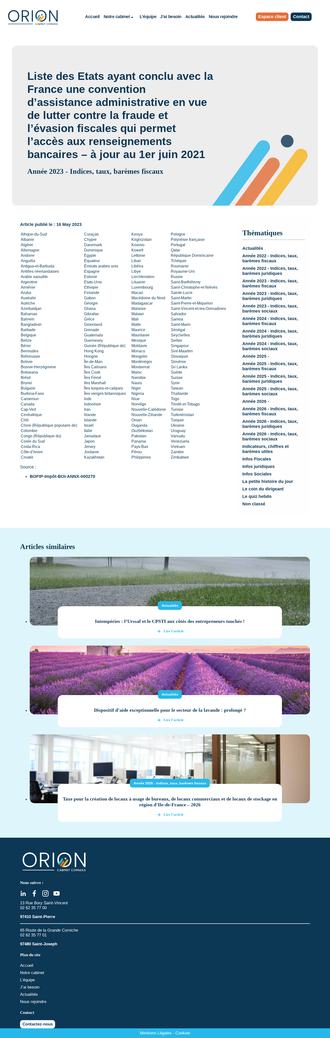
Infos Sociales (257, 474)
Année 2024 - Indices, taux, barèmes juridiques (270, 334)
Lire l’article (174, 631)
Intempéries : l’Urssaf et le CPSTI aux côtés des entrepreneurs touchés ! (170, 621)
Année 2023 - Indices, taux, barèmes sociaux (270, 308)
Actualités (195, 16)
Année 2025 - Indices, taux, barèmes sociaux (270, 391)
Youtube (56, 893)
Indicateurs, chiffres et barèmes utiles (265, 449)
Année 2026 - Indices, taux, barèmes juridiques (270, 424)
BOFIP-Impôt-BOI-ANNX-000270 (62, 476)
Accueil (92, 16)
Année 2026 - (255, 401)
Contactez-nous (37, 1024)
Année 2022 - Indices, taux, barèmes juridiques (270, 271)
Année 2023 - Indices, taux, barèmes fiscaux (270, 283)
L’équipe (148, 16)
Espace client (272, 16)
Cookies (182, 1033)
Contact (301, 16)
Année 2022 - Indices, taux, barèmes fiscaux (270, 258)
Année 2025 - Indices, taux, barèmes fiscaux (270, 366)
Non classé (253, 504)
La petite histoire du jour (267, 481)
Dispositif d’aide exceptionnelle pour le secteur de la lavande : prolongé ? (170, 710)
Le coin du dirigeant (263, 489)
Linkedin (23, 893)
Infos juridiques (258, 466)
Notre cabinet (117, 16)
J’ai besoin (170, 16)
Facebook (34, 893)
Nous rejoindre (223, 16)
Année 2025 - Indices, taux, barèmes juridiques (270, 379)
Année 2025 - (255, 356)
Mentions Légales (156, 1033)
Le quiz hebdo (257, 496)
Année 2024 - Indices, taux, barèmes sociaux (270, 346)
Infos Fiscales (256, 459)
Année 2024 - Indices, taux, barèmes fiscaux (270, 321)
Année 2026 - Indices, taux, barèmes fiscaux (270, 411)
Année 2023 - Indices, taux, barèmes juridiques (270, 296)
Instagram (45, 893)
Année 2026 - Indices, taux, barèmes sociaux (270, 436)
